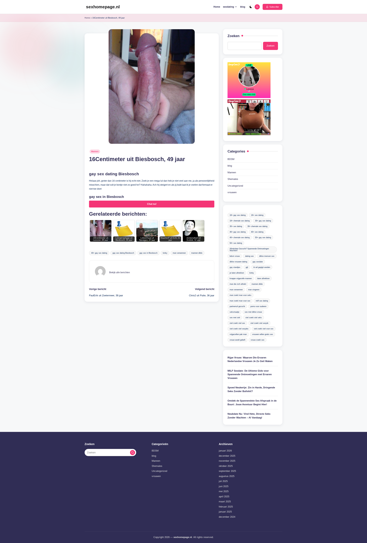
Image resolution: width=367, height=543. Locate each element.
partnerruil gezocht (237, 306)
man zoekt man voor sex (240, 301)
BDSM (231, 159)
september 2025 (227, 471)
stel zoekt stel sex (237, 323)
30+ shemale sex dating (257, 226)
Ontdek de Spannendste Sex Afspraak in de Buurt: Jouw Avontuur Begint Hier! (252, 402)
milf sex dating (262, 301)
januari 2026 (225, 450)
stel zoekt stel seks (253, 317)
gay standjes (235, 267)
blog (230, 165)
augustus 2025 (226, 476)
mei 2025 (224, 491)
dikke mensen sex (266, 256)
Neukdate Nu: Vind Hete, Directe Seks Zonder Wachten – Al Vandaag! (249, 416)
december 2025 (227, 456)
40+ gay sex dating (99, 253)
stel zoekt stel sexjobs (239, 329)
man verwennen (179, 253)
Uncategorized (235, 185)
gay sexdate (258, 262)
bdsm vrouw (235, 256)
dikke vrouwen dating (238, 262)
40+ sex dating (257, 232)
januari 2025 (225, 511)
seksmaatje (234, 312)
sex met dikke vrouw (253, 312)
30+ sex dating (236, 226)
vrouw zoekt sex (257, 340)
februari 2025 (226, 506)
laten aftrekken (263, 278)
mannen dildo (196, 253)
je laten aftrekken (237, 273)
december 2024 (227, 517)
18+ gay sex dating (238, 215)
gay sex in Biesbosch (148, 253)
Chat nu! (151, 204)
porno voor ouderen (258, 306)
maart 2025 (225, 501)
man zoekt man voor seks (240, 295)
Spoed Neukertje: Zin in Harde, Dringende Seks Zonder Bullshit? (251, 389)
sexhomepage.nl (103, 6)
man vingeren (253, 290)
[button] (272, 7)
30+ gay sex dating (263, 221)
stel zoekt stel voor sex (263, 329)
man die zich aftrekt (238, 284)
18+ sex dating (257, 215)
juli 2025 (223, 481)
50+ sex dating (236, 243)
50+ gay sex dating (263, 237)
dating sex (249, 256)
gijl (247, 267)
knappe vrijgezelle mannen (241, 278)
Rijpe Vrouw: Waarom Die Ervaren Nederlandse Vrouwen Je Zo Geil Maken (250, 359)
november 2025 (227, 461)
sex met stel (235, 317)
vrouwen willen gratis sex (262, 334)
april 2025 (224, 496)
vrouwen (232, 192)
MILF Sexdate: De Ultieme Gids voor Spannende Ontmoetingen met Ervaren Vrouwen (250, 374)
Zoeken (234, 36)
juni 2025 (223, 486)
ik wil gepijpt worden (261, 267)
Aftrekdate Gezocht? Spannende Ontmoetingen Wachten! (249, 250)
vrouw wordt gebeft (237, 340)
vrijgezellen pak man (238, 334)
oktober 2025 (226, 466)
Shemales (233, 179)
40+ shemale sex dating (240, 237)
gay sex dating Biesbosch (123, 253)
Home (87, 18)
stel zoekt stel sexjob (259, 323)
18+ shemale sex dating (240, 221)
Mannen (94, 151)
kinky (165, 253)
